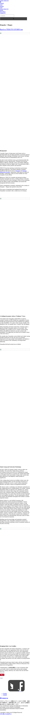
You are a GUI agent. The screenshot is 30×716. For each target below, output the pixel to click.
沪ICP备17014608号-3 (6, 714)
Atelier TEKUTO (4, 0)
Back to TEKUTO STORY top (11, 29)
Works (1, 10)
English (5, 693)
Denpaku (18, 170)
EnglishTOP (2, 7)
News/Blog (3, 11)
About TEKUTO (4, 9)
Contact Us (2, 13)
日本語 (5, 695)
